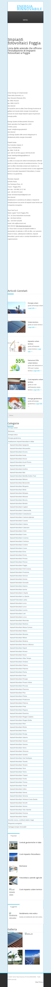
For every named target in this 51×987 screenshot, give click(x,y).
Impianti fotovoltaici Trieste (18, 785)
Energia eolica (13, 435)
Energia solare (33, 303)
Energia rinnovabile (29, 7)
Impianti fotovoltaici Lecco (18, 607)
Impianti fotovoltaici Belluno (19, 479)
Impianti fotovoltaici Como (18, 534)
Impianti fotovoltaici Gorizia (18, 579)
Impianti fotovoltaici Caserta (19, 521)
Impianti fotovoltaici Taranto (19, 761)
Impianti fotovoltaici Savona (19, 744)
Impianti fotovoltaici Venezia (19, 796)
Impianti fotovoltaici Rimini (18, 727)
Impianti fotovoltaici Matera (18, 631)
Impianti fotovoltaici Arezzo (18, 459)
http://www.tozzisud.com (23, 226)
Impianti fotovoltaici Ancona (19, 452)
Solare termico (33, 322)
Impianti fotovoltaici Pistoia (18, 696)
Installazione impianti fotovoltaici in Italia (21, 441)
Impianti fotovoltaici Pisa (18, 693)
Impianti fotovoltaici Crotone (19, 545)
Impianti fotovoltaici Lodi (18, 613)
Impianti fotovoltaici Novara (18, 651)
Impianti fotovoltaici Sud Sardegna (21, 758)
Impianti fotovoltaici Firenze (19, 562)
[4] (15, 940)
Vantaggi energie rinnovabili (17, 827)
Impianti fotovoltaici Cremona (19, 541)
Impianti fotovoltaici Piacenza (19, 689)
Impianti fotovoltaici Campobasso (20, 514)
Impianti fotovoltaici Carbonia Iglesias (22, 517)
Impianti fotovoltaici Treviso (18, 782)
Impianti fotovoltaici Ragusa (19, 710)
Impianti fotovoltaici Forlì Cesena (20, 569)
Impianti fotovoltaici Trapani (19, 775)
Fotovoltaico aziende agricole (30, 878)
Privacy (40, 982)
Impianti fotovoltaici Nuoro (18, 655)
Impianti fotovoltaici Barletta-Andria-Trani (23, 476)
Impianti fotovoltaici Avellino (19, 469)
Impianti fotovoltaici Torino (18, 772)
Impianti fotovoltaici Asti (17, 466)
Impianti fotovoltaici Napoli (18, 648)
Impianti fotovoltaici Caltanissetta (20, 510)
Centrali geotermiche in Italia (30, 842)
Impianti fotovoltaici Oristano (19, 662)
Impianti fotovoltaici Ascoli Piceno (20, 462)
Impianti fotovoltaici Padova (19, 665)
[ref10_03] (32, 940)
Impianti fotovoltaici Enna (18, 552)
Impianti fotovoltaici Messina (19, 634)
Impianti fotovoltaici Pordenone (20, 699)
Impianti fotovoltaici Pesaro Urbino (21, 682)
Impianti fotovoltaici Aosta (18, 455)
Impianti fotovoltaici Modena (19, 641)
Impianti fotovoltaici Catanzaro (19, 527)
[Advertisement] (25, 31)
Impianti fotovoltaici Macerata (19, 620)
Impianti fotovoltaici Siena (18, 748)
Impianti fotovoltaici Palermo (19, 669)
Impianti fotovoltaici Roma (18, 730)
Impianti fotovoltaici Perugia (19, 679)
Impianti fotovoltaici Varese (18, 792)
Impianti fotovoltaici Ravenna (19, 713)
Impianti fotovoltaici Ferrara (18, 558)
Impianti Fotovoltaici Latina (18, 600)
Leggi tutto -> (32, 308)
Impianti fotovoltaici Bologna (19, 493)
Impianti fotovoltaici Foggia (18, 565)
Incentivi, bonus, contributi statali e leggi (21, 820)
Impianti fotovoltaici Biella (18, 490)
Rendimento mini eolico (28, 913)
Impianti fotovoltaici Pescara (19, 686)
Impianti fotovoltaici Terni (18, 768)
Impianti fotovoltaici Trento (18, 779)
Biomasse (11, 431)
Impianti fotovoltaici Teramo (19, 765)
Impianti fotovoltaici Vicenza (19, 813)
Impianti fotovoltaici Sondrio (19, 755)
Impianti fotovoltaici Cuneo (18, 548)
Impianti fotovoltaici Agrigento (19, 445)
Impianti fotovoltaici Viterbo (18, 816)
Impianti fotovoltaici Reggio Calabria (21, 717)
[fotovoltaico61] (32, 957)
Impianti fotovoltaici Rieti (18, 724)
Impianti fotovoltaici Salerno (19, 737)
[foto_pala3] (15, 957)
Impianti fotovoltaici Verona (18, 806)
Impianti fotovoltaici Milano (18, 638)
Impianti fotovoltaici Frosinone (19, 572)
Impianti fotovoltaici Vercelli (18, 803)
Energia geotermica (35, 398)
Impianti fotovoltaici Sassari (19, 741)
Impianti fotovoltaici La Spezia (19, 596)
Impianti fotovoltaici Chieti (18, 531)
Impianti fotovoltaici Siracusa (19, 751)
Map (36, 982)
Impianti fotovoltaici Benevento (20, 483)
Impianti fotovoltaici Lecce (18, 603)
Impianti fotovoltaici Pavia (18, 675)
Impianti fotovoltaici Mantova (19, 624)
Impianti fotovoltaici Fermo (18, 555)
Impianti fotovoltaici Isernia (18, 589)
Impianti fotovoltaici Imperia (19, 586)
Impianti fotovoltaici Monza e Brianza (22, 644)
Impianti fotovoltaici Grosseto (19, 582)
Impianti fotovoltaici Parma (18, 672)
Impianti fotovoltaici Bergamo (19, 486)
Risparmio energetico (15, 823)
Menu (25, 20)
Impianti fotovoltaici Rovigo (18, 734)
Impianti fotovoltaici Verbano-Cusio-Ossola (23, 799)
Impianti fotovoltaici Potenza (19, 703)
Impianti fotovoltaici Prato (18, 706)
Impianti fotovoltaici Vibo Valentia (20, 810)
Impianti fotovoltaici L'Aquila (19, 593)
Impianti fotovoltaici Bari (17, 472)
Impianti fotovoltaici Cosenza (19, 538)
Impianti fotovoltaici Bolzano (19, 496)
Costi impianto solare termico (30, 889)
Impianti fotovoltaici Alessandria (20, 448)
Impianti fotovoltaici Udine (18, 789)
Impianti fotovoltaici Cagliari (19, 507)
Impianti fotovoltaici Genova (19, 576)
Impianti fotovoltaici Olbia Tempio (20, 658)
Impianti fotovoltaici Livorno (19, 610)
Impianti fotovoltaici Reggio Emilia (21, 720)
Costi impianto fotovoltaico (29, 854)
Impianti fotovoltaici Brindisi (19, 503)
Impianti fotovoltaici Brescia (19, 500)
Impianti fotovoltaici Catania (19, 524)
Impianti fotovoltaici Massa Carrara (21, 627)
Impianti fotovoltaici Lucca (18, 617)
